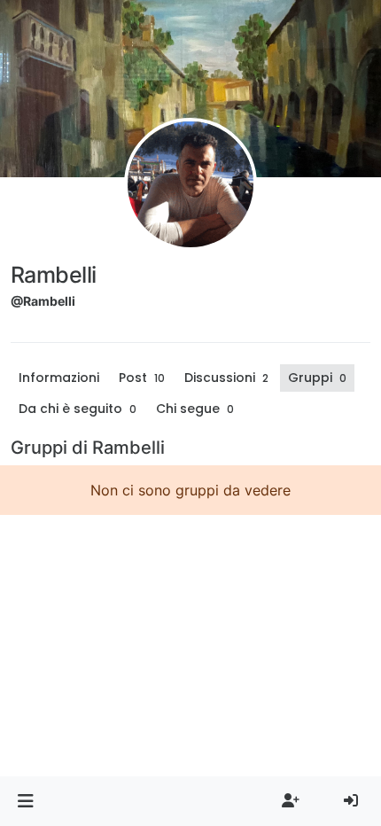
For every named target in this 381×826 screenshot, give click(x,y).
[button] (25, 801)
